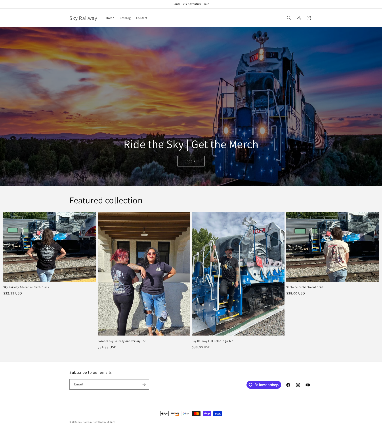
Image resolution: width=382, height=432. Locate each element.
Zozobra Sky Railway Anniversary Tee (122, 341)
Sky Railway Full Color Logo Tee (212, 341)
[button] (289, 18)
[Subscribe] (144, 384)
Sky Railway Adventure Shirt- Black (26, 287)
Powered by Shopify (104, 421)
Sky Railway (85, 421)
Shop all (191, 161)
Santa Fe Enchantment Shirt (304, 287)
